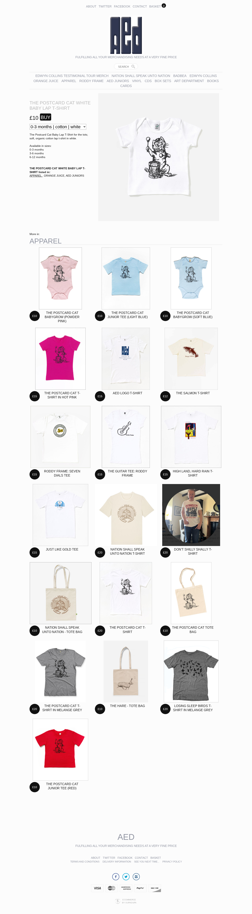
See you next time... (146, 861)
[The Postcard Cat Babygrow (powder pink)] (60, 278)
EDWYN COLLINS (203, 76)
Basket (155, 6)
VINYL (137, 81)
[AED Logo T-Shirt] (126, 359)
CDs (148, 81)
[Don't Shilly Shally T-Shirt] (191, 515)
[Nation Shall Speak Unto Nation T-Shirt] (126, 515)
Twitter (105, 6)
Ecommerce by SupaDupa (129, 901)
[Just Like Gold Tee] (60, 515)
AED (126, 837)
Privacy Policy (172, 861)
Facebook (122, 6)
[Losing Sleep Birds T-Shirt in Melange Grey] (191, 671)
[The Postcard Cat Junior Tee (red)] (60, 749)
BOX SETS (163, 81)
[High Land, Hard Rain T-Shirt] (191, 437)
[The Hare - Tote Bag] (125, 671)
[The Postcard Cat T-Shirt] (125, 593)
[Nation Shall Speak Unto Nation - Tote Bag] (61, 593)
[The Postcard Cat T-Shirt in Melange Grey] (60, 671)
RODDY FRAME (91, 81)
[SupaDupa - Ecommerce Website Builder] (117, 901)
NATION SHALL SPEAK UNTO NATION (141, 76)
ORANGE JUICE (45, 81)
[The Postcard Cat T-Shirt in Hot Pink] (60, 359)
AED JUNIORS (118, 81)
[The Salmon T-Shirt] (191, 359)
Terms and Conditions (84, 861)
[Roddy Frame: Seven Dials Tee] (60, 437)
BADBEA (179, 76)
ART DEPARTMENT (189, 81)
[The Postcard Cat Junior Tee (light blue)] (125, 278)
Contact (140, 6)
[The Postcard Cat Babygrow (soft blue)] (191, 278)
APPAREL (69, 81)
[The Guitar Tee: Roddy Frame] (126, 437)
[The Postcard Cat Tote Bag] (191, 593)
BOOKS (213, 81)
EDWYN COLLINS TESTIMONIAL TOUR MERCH (71, 76)
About (91, 6)
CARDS (126, 86)
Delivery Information (117, 861)
